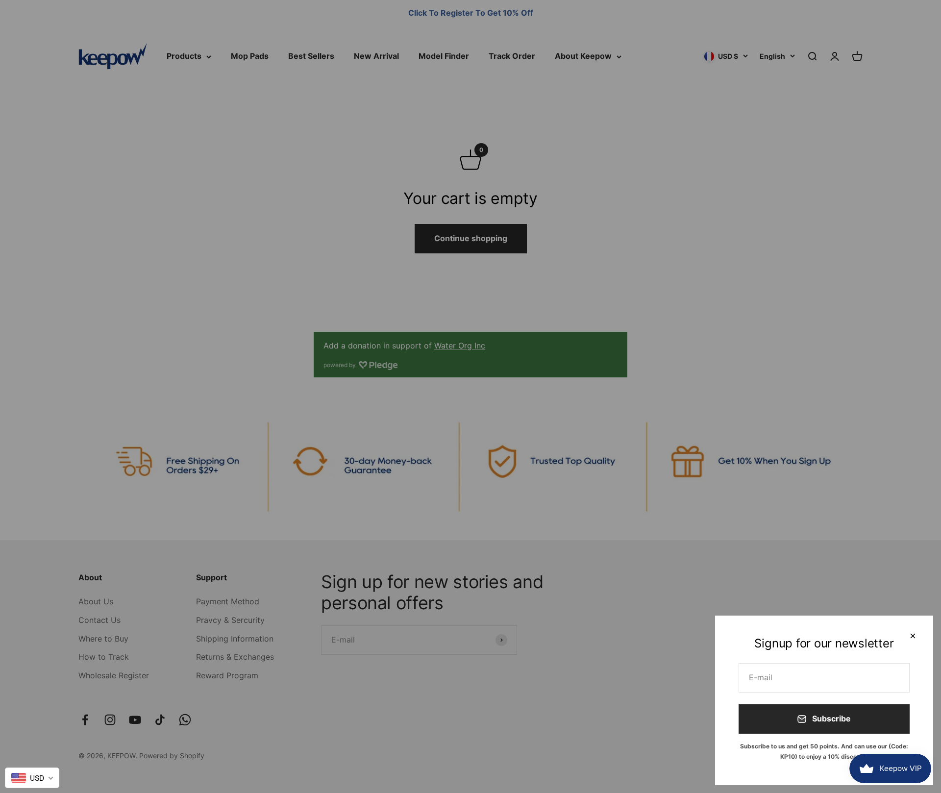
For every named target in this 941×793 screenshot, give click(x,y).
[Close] (912, 636)
